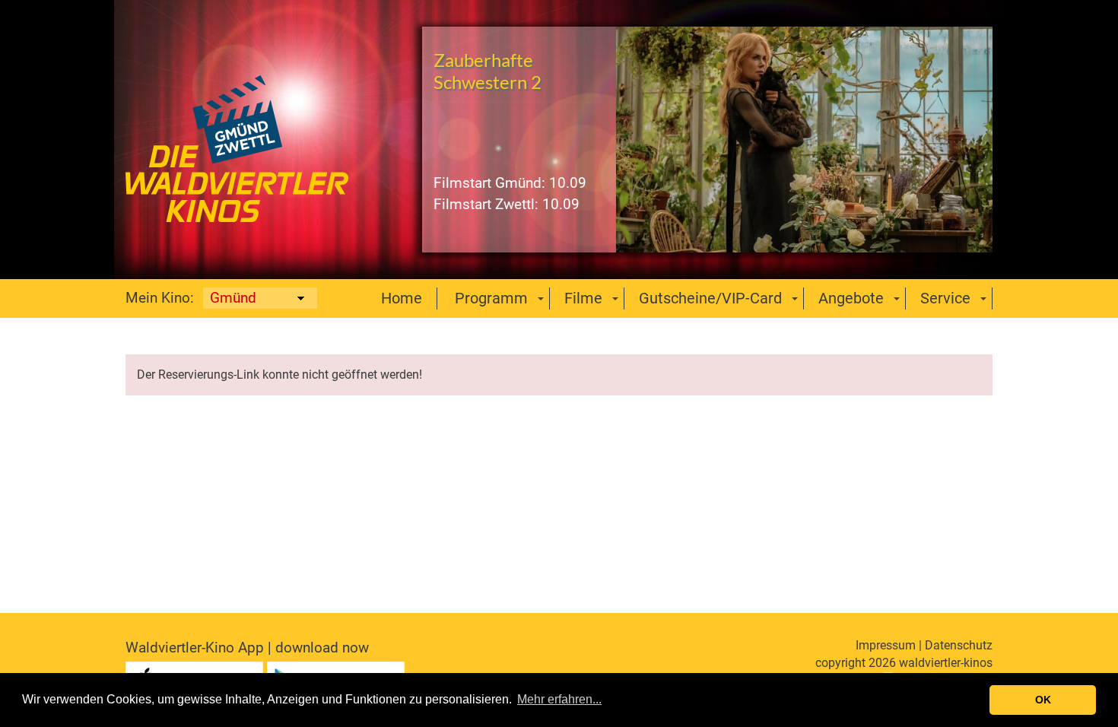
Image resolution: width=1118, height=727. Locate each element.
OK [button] (1043, 700)
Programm (491, 298)
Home (401, 298)
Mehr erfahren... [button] (559, 699)
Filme (583, 298)
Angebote (851, 298)
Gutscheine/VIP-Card (710, 298)
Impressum (886, 645)
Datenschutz (959, 645)
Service (945, 298)
